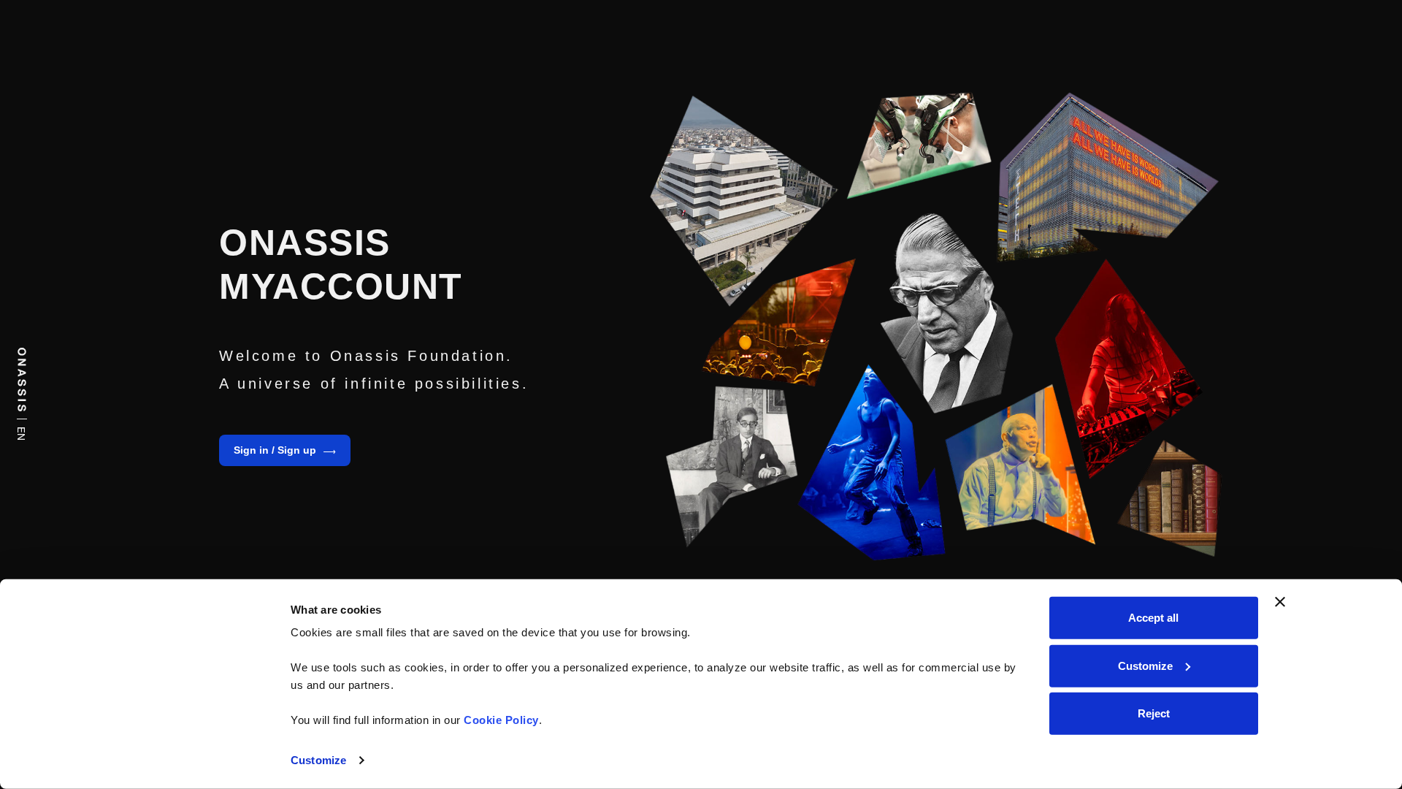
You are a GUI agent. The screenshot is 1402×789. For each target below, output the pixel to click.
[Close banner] (1280, 602)
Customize (318, 760)
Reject (1154, 713)
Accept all (1153, 617)
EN (23, 434)
